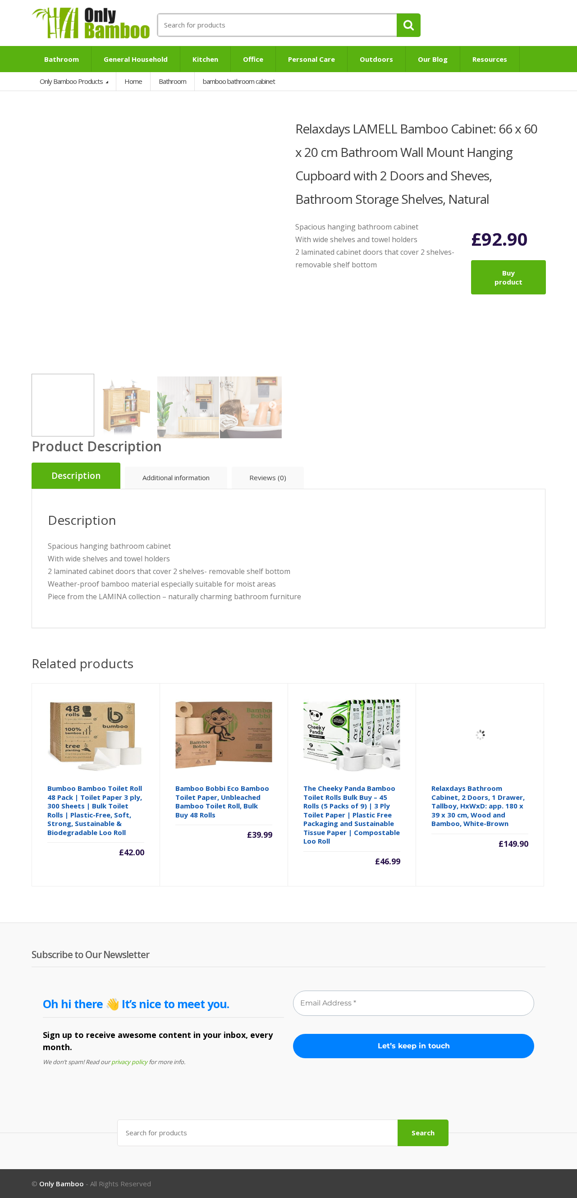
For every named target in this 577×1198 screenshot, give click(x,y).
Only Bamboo (61, 1183)
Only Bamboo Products (72, 81)
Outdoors (376, 59)
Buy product (508, 277)
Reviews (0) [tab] (267, 477)
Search (423, 1132)
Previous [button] (41, 242)
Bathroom (61, 59)
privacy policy (129, 1062)
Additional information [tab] (176, 477)
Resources (489, 59)
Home (133, 81)
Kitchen (205, 59)
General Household (136, 59)
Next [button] (273, 242)
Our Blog (433, 59)
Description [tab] (76, 476)
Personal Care (311, 59)
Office (253, 59)
